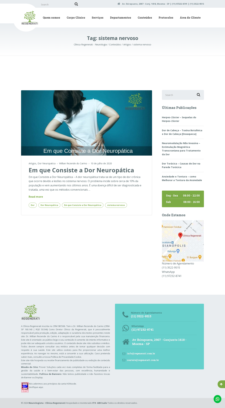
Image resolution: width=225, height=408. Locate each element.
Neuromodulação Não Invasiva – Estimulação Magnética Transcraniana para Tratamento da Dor (181, 149)
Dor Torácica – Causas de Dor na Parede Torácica (181, 165)
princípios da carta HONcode (62, 383)
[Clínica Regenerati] (183, 240)
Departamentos (120, 17)
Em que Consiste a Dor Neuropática (81, 170)
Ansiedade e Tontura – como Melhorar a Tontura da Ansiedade (182, 178)
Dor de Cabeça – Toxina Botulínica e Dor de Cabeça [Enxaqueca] (182, 132)
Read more (36, 197)
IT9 (94, 402)
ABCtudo (102, 402)
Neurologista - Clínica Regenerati (47, 402)
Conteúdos (145, 17)
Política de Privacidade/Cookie (66, 356)
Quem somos (51, 17)
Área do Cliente (190, 17)
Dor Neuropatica (47, 163)
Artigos (32, 163)
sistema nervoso (116, 205)
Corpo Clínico (76, 17)
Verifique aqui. (36, 387)
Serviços (97, 17)
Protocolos (166, 17)
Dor (33, 205)
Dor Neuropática (49, 205)
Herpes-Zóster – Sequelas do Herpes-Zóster (179, 119)
